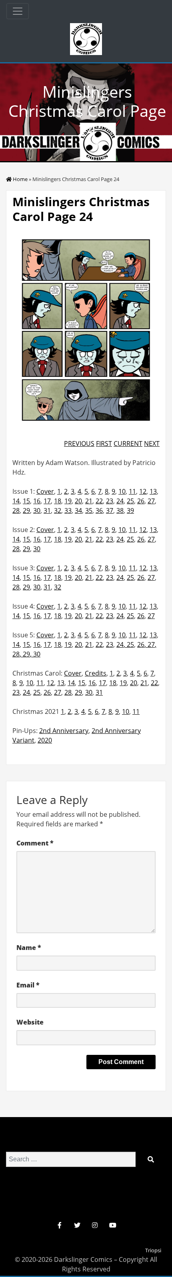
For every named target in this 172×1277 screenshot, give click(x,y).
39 (130, 510)
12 (142, 491)
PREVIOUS (79, 443)
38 (120, 510)
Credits (95, 673)
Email (28, 985)
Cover (45, 491)
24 (120, 501)
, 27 (149, 644)
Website (30, 1022)
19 (68, 501)
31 (47, 510)
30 (36, 510)
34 (78, 510)
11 (132, 491)
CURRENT (128, 443)
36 (99, 510)
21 (88, 501)
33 (68, 510)
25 (130, 501)
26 (140, 501)
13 (153, 491)
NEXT (152, 443)
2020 (45, 740)
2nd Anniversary (63, 730)
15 (26, 501)
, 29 (25, 654)
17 (47, 501)
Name (28, 947)
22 (99, 501)
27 (151, 501)
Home (20, 179)
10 (122, 491)
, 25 (129, 644)
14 (16, 501)
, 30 (35, 654)
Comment (35, 843)
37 (109, 510)
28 (16, 510)
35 (88, 510)
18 (57, 501)
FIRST (104, 443)
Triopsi (153, 1250)
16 (36, 501)
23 (109, 501)
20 (78, 501)
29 (26, 510)
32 (57, 510)
